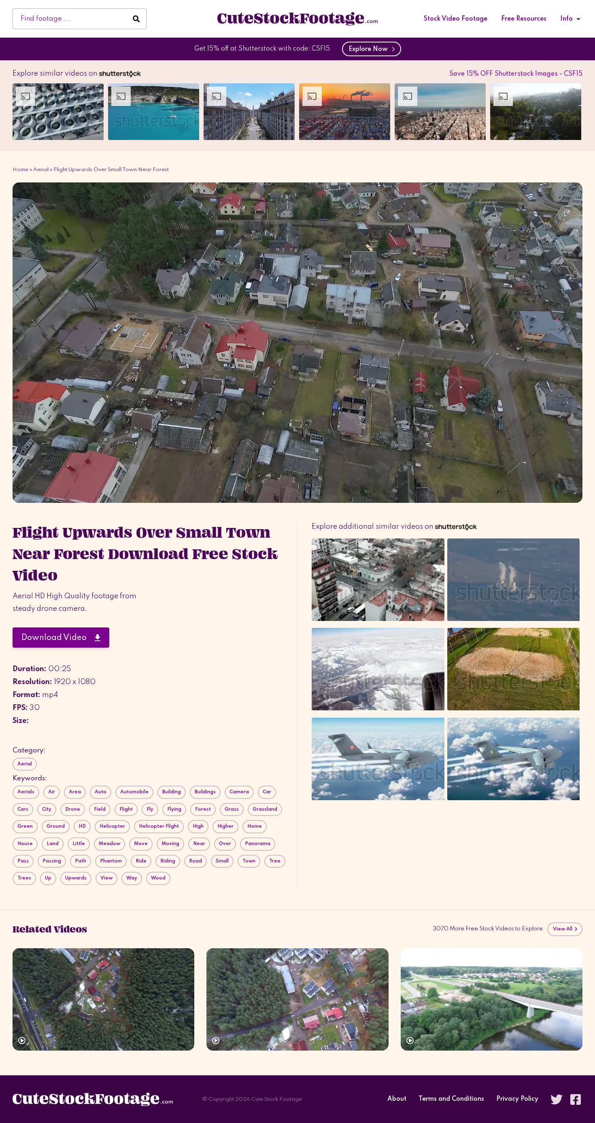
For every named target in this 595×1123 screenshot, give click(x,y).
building (171, 792)
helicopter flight (159, 826)
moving (170, 843)
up (48, 878)
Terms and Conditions (451, 1099)
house (25, 843)
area (75, 792)
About (396, 1099)
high (198, 826)
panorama (257, 843)
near (199, 843)
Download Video (58, 638)
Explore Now (369, 49)
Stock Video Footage (455, 19)
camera (239, 792)
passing (51, 861)
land (53, 843)
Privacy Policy (517, 1099)
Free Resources (523, 19)
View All (563, 929)
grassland (265, 809)
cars (22, 809)
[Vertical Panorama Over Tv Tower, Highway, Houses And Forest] (103, 999)
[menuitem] (455, 19)
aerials (25, 792)
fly (150, 809)
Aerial (41, 169)
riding (167, 861)
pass (23, 861)
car (267, 792)
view (106, 878)
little (78, 843)
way (131, 878)
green (25, 826)
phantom (111, 861)
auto (100, 792)
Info (566, 19)
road (195, 861)
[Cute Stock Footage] (297, 18)
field (100, 809)
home (254, 826)
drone (72, 809)
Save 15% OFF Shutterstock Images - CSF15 (515, 74)
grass (232, 809)
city (46, 809)
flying (174, 809)
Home (20, 169)
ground (56, 826)
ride (141, 861)
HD (82, 826)
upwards (76, 878)
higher (225, 826)
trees (24, 878)
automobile (134, 792)
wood (158, 878)
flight (126, 809)
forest (203, 809)
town (248, 861)
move (141, 843)
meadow (109, 843)
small (222, 861)
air (51, 792)
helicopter (112, 826)
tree (274, 861)
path (80, 861)
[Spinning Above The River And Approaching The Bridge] (491, 999)
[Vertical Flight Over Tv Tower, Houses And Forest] (297, 999)
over (225, 843)
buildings (205, 792)
